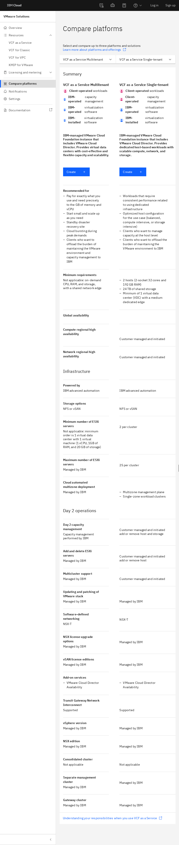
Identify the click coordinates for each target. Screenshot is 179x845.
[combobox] (88, 59)
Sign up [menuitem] (170, 5)
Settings (14, 99)
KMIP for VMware (21, 65)
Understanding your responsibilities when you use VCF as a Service (110, 818)
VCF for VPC (17, 57)
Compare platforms (23, 84)
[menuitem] (101, 5)
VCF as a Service (20, 43)
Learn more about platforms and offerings (92, 50)
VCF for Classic (19, 50)
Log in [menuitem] (154, 5)
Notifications (18, 91)
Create (71, 172)
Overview (15, 28)
